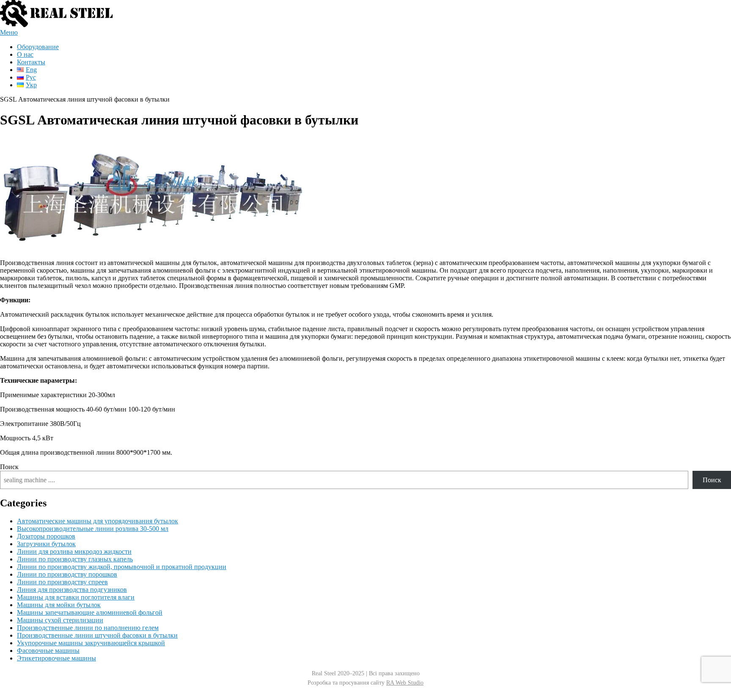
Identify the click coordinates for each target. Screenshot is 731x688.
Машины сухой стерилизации (60, 620)
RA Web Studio (404, 683)
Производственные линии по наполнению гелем (88, 627)
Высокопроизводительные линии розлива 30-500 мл (92, 528)
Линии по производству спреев (62, 582)
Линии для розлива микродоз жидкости (74, 551)
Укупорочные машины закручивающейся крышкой (91, 643)
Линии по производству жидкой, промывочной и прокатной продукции (121, 566)
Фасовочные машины (48, 650)
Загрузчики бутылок (46, 543)
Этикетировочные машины (56, 658)
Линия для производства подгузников (72, 589)
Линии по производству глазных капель (75, 559)
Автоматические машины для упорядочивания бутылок (97, 521)
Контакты (31, 62)
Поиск (9, 466)
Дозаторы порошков (46, 536)
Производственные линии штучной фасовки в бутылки (97, 635)
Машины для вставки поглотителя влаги (76, 597)
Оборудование (38, 46)
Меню (9, 32)
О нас (25, 54)
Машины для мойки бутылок (59, 604)
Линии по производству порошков (67, 574)
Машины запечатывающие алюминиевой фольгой (89, 612)
